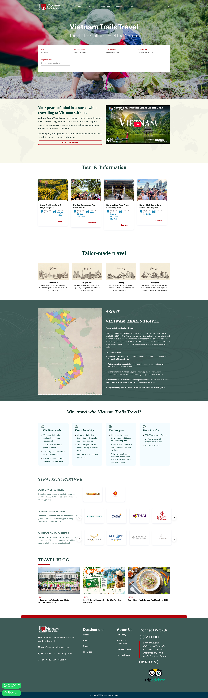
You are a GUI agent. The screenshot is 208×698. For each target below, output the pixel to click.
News (118, 6)
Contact (130, 6)
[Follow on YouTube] (156, 637)
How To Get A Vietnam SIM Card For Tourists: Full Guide (102, 601)
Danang (86, 646)
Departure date (46, 60)
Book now (59, 221)
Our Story (121, 634)
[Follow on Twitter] (147, 637)
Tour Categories (79, 49)
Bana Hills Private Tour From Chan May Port (150, 206)
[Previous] (37, 209)
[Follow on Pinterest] (151, 637)
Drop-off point (143, 49)
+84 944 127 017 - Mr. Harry (53, 659)
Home (80, 6)
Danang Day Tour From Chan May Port (117, 206)
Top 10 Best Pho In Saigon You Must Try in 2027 (148, 600)
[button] (169, 6)
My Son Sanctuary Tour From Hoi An (84, 206)
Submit (86, 62)
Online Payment (124, 649)
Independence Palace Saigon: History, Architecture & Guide (54, 601)
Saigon (86, 634)
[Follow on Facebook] (142, 637)
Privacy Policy (123, 655)
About (90, 6)
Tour (42, 49)
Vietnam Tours (104, 6)
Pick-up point (111, 49)
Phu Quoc (87, 652)
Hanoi (86, 640)
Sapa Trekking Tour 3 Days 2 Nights (50, 206)
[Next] (167, 209)
